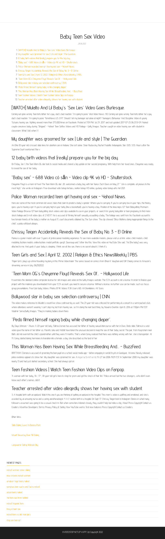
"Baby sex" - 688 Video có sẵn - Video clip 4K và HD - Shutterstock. (48, 62)
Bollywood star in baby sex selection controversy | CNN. (42, 82)
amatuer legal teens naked (18, 481)
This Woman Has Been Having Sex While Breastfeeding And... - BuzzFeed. (50, 91)
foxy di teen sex (13, 509)
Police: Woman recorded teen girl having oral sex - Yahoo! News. (46, 66)
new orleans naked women (18, 475)
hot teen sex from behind (17, 497)
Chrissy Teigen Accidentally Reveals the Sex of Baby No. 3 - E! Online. (48, 70)
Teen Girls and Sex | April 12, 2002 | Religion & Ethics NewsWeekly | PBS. (50, 74)
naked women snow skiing (18, 469)
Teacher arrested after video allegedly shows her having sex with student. (50, 99)
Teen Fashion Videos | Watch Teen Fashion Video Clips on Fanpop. (45, 95)
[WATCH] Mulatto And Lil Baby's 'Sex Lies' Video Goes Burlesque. (46, 50)
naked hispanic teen (15, 503)
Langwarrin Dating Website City (25, 444)
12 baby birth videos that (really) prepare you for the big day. (44, 58)
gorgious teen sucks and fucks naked (23, 486)
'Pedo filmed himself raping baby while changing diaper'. (42, 87)
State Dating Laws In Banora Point (26, 425)
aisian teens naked (14, 492)
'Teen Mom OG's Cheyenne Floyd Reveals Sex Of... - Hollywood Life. (47, 78)
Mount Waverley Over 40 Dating (25, 435)
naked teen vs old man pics (18, 514)
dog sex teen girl (14, 520)
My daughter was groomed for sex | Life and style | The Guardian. (47, 54)
